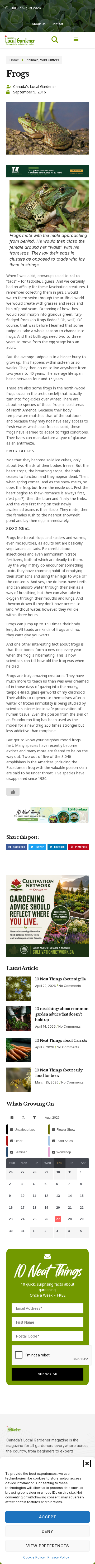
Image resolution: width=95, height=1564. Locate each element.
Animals (32, 60)
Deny (47, 1531)
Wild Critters (49, 60)
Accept (47, 1516)
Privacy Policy (58, 1557)
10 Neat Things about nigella (60, 979)
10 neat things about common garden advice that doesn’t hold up (61, 1014)
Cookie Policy (34, 1557)
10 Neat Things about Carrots (61, 1040)
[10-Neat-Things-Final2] (47, 821)
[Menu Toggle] (76, 39)
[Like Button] (13, 792)
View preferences (47, 1545)
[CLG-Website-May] (47, 176)
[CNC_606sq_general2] (47, 955)
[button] (87, 1463)
